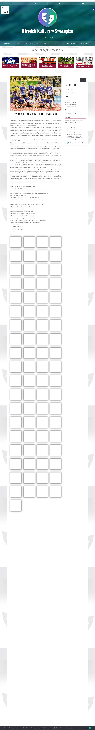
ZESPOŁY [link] (38, 43)
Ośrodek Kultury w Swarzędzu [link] (47, 31)
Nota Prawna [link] (69, 100)
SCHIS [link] (63, 43)
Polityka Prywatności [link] (71, 102)
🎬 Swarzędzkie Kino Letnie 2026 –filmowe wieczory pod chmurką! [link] (85, 66)
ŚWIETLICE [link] (32, 43)
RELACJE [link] (19, 43)
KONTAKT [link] (57, 43)
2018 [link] (37, 514)
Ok (89, 727)
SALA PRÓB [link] (45, 43)
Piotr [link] (41, 117)
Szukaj (66, 77)
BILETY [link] (14, 43)
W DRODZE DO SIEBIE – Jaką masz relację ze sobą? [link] (10, 66)
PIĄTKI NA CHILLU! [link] (33, 66)
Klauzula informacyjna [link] (71, 104)
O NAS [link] (51, 43)
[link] (12, 3)
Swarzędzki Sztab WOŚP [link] (72, 43)
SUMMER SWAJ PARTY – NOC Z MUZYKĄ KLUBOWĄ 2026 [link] (47, 66)
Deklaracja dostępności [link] (72, 106)
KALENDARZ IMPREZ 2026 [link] (86, 43)
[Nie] (93, 728)
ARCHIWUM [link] (41, 514)
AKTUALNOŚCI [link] (7, 43)
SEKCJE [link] (25, 43)
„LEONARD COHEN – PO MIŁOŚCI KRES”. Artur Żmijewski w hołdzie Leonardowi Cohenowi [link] (66, 65)
